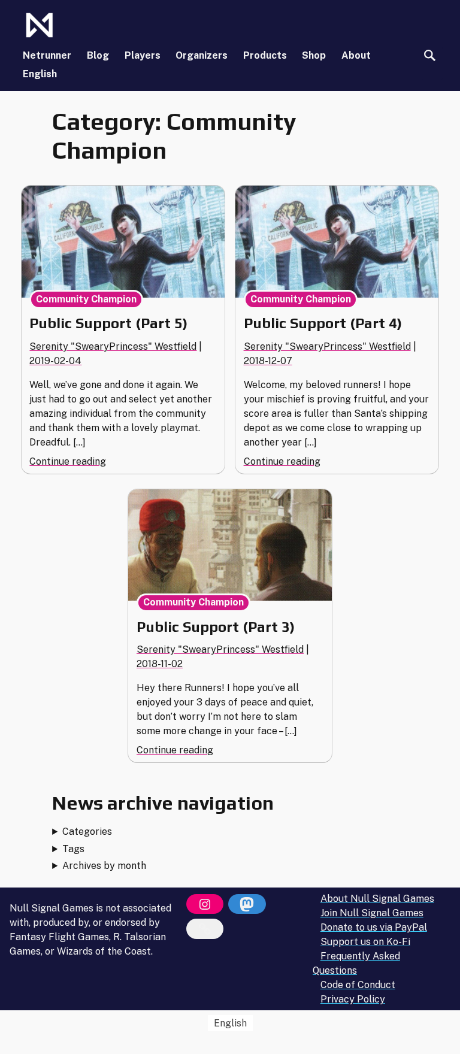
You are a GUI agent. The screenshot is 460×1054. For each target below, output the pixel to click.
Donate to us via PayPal (373, 927)
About (356, 55)
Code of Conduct (357, 985)
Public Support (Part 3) (216, 627)
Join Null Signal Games (371, 913)
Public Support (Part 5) (108, 323)
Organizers (201, 55)
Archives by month (104, 865)
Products (265, 55)
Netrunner (47, 55)
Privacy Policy (352, 999)
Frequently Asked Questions (356, 963)
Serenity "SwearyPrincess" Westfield (112, 346)
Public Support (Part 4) (323, 323)
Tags (73, 849)
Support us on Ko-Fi (365, 941)
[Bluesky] (204, 929)
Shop (314, 55)
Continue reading (67, 461)
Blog (98, 55)
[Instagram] (204, 904)
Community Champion (86, 299)
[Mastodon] (246, 904)
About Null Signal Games (377, 898)
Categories (87, 831)
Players (143, 55)
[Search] (429, 55)
